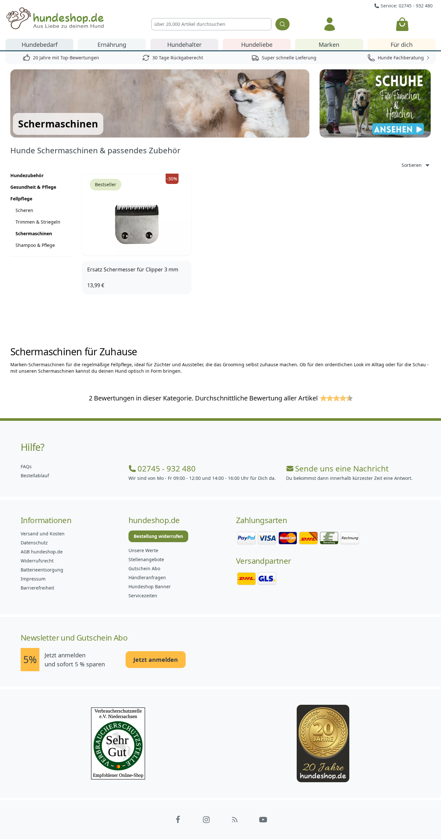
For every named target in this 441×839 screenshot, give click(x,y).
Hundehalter (184, 44)
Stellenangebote (146, 559)
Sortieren (412, 165)
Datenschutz (34, 543)
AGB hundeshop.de (42, 552)
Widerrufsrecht (37, 561)
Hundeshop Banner (149, 586)
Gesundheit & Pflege (33, 187)
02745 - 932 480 (167, 468)
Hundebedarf (39, 44)
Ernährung (111, 44)
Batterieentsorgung (42, 570)
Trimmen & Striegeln (37, 222)
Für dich (402, 44)
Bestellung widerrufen (158, 536)
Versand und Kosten (43, 534)
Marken (329, 44)
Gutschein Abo (144, 568)
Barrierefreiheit (37, 588)
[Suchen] (282, 24)
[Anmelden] (329, 24)
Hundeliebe (256, 44)
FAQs (26, 466)
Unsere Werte (143, 550)
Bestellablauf (35, 475)
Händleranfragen (147, 577)
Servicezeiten (142, 595)
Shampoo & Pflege (35, 245)
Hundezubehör (27, 175)
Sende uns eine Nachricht (342, 468)
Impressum (33, 579)
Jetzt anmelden (155, 659)
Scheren (24, 210)
